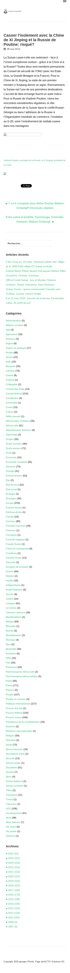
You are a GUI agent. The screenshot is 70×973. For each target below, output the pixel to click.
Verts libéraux (13, 822)
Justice (9, 598)
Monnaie (10, 639)
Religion (10, 735)
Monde (9, 630)
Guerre (9, 571)
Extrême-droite (14, 512)
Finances (11, 530)
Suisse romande (14, 785)
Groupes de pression (17, 566)
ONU (8, 658)
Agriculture (11, 334)
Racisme (10, 726)
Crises (9, 407)
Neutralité (11, 649)
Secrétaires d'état (15, 753)
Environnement (14, 475)
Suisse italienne (14, 781)
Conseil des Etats (15, 389)
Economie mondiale (16, 462)
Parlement (11, 667)
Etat (8, 480)
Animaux (10, 338)
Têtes (9, 790)
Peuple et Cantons (16, 699)
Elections (10, 466)
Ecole (9, 452)
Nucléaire (11, 653)
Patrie (9, 685)
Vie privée (11, 831)
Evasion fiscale (14, 507)
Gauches (10, 562)
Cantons (10, 370)
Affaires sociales (14, 325)
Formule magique (15, 539)
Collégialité (12, 384)
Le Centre (11, 607)
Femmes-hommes (15, 525)
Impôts (9, 580)
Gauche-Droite (14, 557)
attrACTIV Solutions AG (52, 961)
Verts (8, 817)
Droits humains (14, 443)
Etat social (11, 489)
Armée (9, 352)
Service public (13, 763)
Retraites (10, 740)
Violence (10, 836)
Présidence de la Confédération (23, 722)
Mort (8, 644)
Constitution (12, 398)
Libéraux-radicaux (15, 612)
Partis (9, 680)
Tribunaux (11, 804)
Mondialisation (13, 635)
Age (8, 329)
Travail (9, 799)
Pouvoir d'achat (14, 708)
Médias (10, 621)
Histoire (10, 576)
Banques (10, 366)
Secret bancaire (14, 749)
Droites (9, 439)
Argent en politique (16, 348)
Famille (10, 516)
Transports (11, 794)
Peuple (9, 694)
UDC (8, 808)
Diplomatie (11, 434)
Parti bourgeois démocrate (20, 671)
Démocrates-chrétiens (18, 421)
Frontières (11, 553)
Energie (10, 471)
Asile (8, 361)
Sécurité (10, 758)
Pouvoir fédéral (14, 712)
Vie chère (11, 826)
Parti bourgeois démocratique (22, 676)
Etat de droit (12, 484)
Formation (11, 535)
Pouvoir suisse (13, 717)
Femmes (10, 521)
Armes (9, 357)
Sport (9, 776)
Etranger (10, 493)
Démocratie (12, 425)
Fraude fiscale (13, 544)
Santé (9, 744)
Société (10, 772)
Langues (10, 603)
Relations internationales (19, 731)
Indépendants (13, 585)
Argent (9, 343)
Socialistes (11, 767)
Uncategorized (13, 813)
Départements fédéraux (18, 430)
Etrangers (11, 498)
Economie (11, 457)
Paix (8, 662)
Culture (10, 411)
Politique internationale (18, 703)
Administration (13, 320)
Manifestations (13, 617)
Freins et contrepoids (17, 548)
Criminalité (11, 402)
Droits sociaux (13, 448)
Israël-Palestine (14, 589)
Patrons (10, 690)
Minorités (11, 626)
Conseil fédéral (14, 393)
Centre (9, 375)
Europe (10, 503)
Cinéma (10, 379)
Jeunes (10, 594)
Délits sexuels (13, 416)
